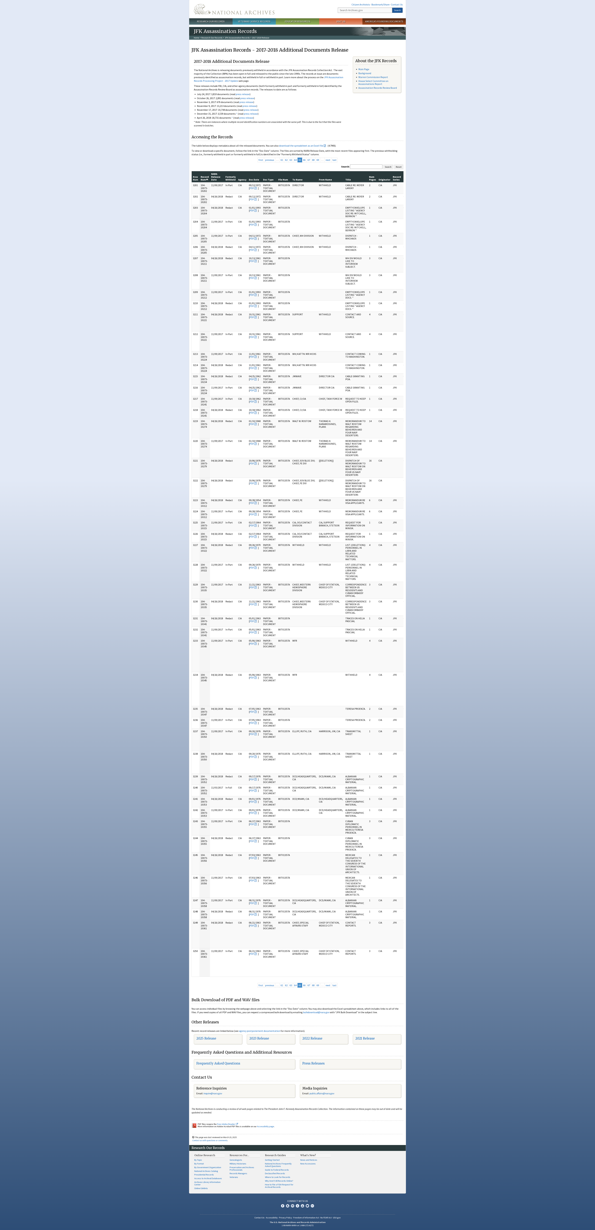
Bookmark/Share (380, 4)
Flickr (312, 1206)
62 (286, 159)
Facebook (282, 1206)
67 (309, 159)
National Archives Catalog (206, 1171)
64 (295, 159)
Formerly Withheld (230, 178)
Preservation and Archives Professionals (242, 1168)
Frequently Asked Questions (218, 1063)
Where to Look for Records (277, 1177)
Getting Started (272, 1160)
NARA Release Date (215, 176)
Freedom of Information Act (306, 1217)
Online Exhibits (201, 1188)
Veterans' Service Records (254, 21)
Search (397, 10)
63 (291, 159)
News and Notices (308, 1160)
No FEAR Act (326, 1217)
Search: (345, 166)
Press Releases (313, 1063)
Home (196, 37)
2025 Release (206, 1038)
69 (318, 159)
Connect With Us (297, 1201)
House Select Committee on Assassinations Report (373, 82)
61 (282, 159)
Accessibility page (265, 1126)
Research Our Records (211, 21)
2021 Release (365, 1038)
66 (304, 159)
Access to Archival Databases (208, 1178)
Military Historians (238, 1163)
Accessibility (272, 1217)
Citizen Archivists (361, 4)
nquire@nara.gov (213, 1093)
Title (348, 179)
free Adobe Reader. (226, 1124)
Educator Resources (297, 21)
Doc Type (268, 179)
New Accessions (308, 1163)
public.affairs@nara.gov (321, 1093)
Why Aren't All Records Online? (279, 1180)
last (334, 159)
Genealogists (236, 1160)
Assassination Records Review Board (377, 87)
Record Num (205, 178)
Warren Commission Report (373, 77)
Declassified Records (275, 1173)
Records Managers (238, 1173)
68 (313, 159)
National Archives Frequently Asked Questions (278, 1164)
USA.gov (337, 1217)
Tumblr (297, 1206)
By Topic (198, 1160)
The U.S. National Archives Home (234, 9)
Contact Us (397, 4)
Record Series (397, 178)
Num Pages (372, 178)
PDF (252, 188)
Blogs (307, 1206)
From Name (325, 179)
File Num (283, 179)
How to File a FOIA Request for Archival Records (279, 1185)
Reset (398, 166)
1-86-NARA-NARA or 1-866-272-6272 (297, 1225)
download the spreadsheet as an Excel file (301, 145)
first (260, 159)
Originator (384, 179)
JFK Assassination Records (237, 37)
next (328, 159)
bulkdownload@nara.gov (316, 1012)
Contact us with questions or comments (209, 1140)
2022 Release (312, 1038)
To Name (297, 179)
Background (364, 73)
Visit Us (340, 21)
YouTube (302, 1206)
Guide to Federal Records (277, 1169)
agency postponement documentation (259, 1030)
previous (269, 159)
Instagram (292, 1206)
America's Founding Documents (384, 21)
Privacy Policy (285, 1217)
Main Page (363, 69)
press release (243, 94)
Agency (242, 179)
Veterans (234, 1177)
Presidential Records (204, 1174)
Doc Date (254, 179)
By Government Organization (207, 1167)
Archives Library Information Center (207, 1183)
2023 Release (259, 1038)
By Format (199, 1163)
